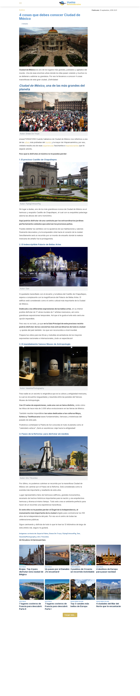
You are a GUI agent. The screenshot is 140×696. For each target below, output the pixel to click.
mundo (48, 142)
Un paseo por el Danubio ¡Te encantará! (57, 570)
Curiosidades (75, 567)
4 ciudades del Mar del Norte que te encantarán (108, 605)
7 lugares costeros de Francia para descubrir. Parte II (30, 606)
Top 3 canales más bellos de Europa (80, 605)
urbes (27, 142)
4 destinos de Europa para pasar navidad (107, 570)
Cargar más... (70, 615)
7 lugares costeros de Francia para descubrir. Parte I (56, 606)
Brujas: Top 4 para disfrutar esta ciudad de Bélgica (31, 572)
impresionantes (72, 146)
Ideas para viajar (77, 601)
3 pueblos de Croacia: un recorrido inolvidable (82, 570)
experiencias (48, 146)
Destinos (22, 10)
